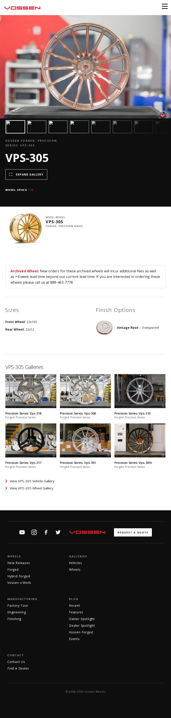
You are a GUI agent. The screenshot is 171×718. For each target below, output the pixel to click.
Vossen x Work (19, 582)
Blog (73, 599)
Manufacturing (22, 599)
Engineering (16, 612)
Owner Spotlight (82, 619)
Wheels (14, 556)
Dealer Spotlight (82, 625)
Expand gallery (29, 174)
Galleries (78, 556)
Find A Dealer (18, 668)
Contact (15, 655)
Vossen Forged (81, 632)
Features (76, 612)
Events (74, 639)
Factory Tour (17, 605)
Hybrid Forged (18, 576)
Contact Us (16, 662)
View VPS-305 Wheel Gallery (31, 488)
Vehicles (75, 563)
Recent (74, 605)
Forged (13, 569)
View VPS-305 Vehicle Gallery (32, 481)
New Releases (18, 563)
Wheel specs (16, 189)
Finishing (14, 619)
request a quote (133, 532)
